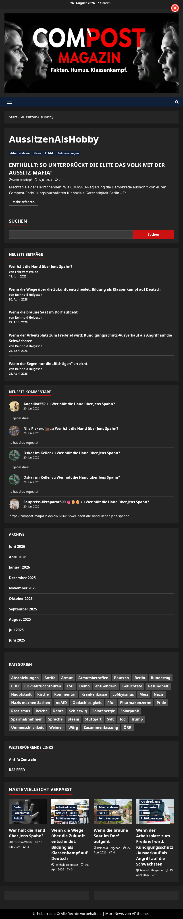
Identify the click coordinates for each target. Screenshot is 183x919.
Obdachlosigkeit (87, 702)
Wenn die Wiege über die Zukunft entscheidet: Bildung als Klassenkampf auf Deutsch (85, 289)
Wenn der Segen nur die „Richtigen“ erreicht (48, 363)
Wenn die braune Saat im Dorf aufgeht (43, 312)
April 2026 (17, 556)
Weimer (56, 727)
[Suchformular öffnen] (177, 102)
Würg (73, 727)
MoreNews (114, 913)
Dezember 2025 (22, 577)
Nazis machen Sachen (30, 702)
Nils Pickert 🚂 (36, 428)
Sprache (55, 719)
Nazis (159, 694)
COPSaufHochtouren (42, 686)
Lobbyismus (123, 694)
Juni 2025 (17, 640)
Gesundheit (158, 686)
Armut (67, 677)
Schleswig (78, 710)
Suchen (18, 221)
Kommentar (65, 694)
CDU (15, 686)
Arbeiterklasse (20, 153)
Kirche (43, 694)
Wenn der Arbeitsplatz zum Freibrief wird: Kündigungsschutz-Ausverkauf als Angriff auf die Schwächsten (154, 847)
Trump (137, 719)
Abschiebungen (25, 677)
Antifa (50, 677)
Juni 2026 (17, 546)
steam (73, 719)
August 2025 (20, 619)
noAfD (61, 702)
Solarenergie (103, 710)
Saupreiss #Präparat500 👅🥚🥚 (51, 501)
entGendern (106, 686)
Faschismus (21, 813)
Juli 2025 (16, 629)
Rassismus (20, 710)
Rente (58, 710)
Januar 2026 (19, 567)
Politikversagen (68, 153)
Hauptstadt (21, 694)
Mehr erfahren (25, 202)
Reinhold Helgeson (66, 865)
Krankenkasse (94, 694)
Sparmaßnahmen (27, 719)
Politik (49, 153)
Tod (122, 719)
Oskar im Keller (37, 452)
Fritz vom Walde (22, 842)
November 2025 (22, 588)
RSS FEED (17, 769)
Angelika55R (34, 403)
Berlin (140, 677)
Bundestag (160, 677)
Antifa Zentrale (22, 759)
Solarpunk (130, 710)
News (37, 153)
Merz (143, 694)
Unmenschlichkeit (27, 727)
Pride (161, 702)
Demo (84, 686)
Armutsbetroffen (93, 677)
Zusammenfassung (101, 727)
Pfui (110, 702)
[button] (9, 102)
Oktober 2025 (21, 598)
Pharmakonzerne (135, 702)
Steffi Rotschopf (22, 180)
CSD (70, 686)
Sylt (110, 719)
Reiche (42, 710)
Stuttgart (93, 719)
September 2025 (23, 609)
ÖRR (127, 727)
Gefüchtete (132, 686)
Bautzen (121, 677)
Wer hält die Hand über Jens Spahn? (40, 266)
